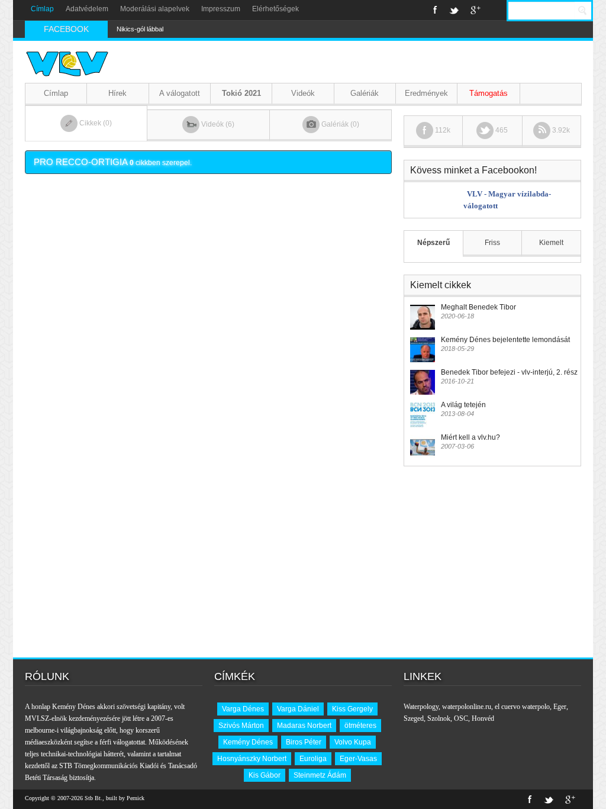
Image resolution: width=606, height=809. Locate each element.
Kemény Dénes (248, 742)
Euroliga (313, 759)
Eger (559, 706)
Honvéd (483, 718)
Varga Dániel (298, 709)
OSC (461, 718)
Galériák (364, 93)
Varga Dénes (243, 709)
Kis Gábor (265, 775)
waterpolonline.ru (466, 706)
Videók (303, 93)
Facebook (435, 10)
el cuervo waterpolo (522, 706)
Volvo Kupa (352, 742)
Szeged (414, 718)
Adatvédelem (87, 9)
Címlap (42, 9)
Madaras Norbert (304, 725)
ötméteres (360, 725)
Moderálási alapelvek (154, 9)
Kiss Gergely (352, 709)
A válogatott (179, 93)
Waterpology (421, 706)
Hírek (117, 93)
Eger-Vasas (358, 759)
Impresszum (220, 9)
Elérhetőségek (275, 9)
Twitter (454, 10)
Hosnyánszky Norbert (251, 759)
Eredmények (426, 93)
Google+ (475, 10)
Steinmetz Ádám (320, 775)
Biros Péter (303, 742)
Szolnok (438, 718)
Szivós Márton (241, 725)
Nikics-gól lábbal (140, 29)
